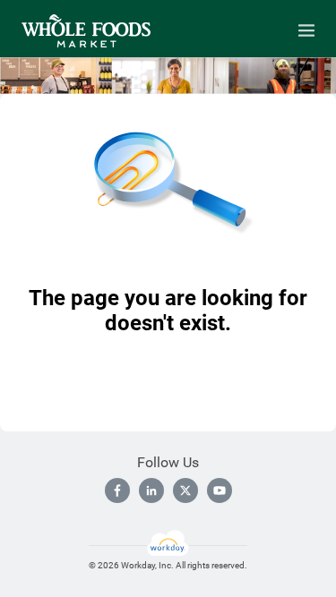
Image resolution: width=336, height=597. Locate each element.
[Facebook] (117, 490)
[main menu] (306, 30)
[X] (185, 490)
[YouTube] (219, 490)
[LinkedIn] (151, 490)
